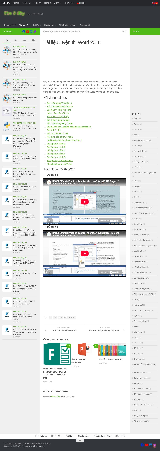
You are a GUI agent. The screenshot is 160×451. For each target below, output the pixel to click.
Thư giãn (37, 3)
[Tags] (33, 40)
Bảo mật (16, 47)
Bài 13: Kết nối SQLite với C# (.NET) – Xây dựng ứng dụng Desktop (24, 158)
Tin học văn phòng (65, 32)
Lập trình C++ (139, 256)
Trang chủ (6, 3)
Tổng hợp (137, 399)
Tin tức (16, 3)
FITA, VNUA (45, 443)
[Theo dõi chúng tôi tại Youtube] (27, 31)
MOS (55, 317)
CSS (136, 181)
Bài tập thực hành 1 (56, 144)
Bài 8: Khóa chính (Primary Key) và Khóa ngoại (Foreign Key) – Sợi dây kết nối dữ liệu (24, 232)
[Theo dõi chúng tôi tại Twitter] (34, 31)
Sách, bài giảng (140, 321)
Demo (136, 186)
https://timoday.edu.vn (37, 446)
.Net (135, 119)
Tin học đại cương (141, 378)
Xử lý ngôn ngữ (140, 416)
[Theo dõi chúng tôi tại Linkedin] (31, 31)
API (135, 135)
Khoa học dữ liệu (140, 235)
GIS (135, 197)
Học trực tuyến (9, 25)
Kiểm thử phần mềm (142, 240)
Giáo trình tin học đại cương (110, 359)
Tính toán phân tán (141, 389)
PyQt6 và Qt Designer (142, 310)
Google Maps (139, 202)
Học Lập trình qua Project (143, 213)
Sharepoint (138, 332)
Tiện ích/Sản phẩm (67, 25)
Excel (136, 192)
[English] (153, 3)
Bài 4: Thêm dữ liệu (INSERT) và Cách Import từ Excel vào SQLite (24, 288)
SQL (135, 337)
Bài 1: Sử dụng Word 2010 (59, 103)
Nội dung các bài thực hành (60, 137)
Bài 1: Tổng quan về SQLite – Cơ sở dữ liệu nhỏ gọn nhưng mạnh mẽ (24, 331)
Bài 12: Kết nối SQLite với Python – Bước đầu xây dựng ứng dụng (24, 174)
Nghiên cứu (49, 25)
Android (137, 129)
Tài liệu (36, 25)
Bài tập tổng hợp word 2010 (60, 160)
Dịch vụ (57, 3)
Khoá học (48, 32)
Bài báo (137, 146)
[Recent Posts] (6, 40)
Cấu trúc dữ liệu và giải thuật (145, 173)
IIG (50, 317)
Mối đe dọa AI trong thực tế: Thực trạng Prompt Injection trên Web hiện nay (24, 85)
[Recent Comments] (24, 40)
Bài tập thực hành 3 (56, 150)
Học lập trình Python (142, 208)
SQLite (24, 136)
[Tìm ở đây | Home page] (14, 13)
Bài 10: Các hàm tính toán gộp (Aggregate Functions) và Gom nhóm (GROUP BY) (25, 202)
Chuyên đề (23, 25)
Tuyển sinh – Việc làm (142, 405)
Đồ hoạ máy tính (140, 421)
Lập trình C (138, 251)
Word (79, 32)
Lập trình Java (139, 262)
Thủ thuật (26, 3)
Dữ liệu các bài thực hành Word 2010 (64, 140)
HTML (136, 219)
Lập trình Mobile (140, 267)
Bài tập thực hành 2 (56, 147)
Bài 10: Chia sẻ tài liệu (57, 133)
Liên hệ (82, 3)
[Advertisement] (84, 63)
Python (136, 316)
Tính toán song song (142, 394)
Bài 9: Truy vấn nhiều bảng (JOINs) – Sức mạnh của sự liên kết (24, 217)
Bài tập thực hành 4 (56, 154)
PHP (136, 300)
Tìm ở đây (7, 443)
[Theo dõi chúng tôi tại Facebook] (23, 31)
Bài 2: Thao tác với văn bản (60, 106)
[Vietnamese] (156, 3)
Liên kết (47, 3)
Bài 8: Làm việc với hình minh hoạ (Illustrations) (69, 127)
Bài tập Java (138, 156)
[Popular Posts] (15, 40)
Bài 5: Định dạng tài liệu (58, 116)
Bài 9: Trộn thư (54, 130)
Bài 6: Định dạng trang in (58, 120)
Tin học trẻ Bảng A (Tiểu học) (24, 123)
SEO (136, 326)
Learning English (140, 278)
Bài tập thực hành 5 (56, 157)
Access (137, 124)
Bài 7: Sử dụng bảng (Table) (60, 123)
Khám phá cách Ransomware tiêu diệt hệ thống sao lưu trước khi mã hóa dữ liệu (25, 52)
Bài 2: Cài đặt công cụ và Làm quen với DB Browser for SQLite (24, 316)
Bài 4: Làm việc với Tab (58, 113)
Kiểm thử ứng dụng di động (144, 246)
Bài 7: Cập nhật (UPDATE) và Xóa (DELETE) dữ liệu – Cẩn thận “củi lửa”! (24, 247)
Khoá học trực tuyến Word (59, 164)
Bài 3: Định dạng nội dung (59, 110)
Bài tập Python (139, 162)
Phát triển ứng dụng (141, 289)
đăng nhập (55, 396)
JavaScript (138, 224)
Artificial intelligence (22, 108)
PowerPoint (138, 305)
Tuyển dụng (69, 3)
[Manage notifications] (154, 446)
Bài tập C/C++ (139, 151)
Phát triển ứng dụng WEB (143, 294)
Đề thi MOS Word (69, 317)
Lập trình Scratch (140, 273)
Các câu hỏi (85, 25)
